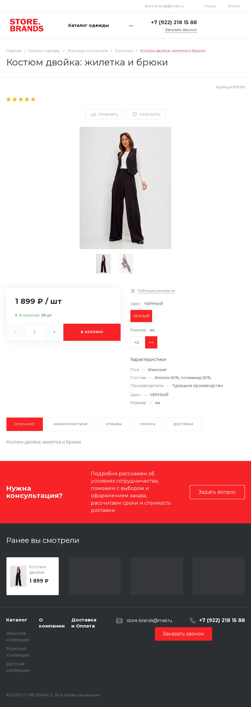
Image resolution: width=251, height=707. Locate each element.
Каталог (16, 620)
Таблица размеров (156, 290)
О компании (52, 623)
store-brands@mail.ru (164, 6)
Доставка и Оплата (83, 623)
